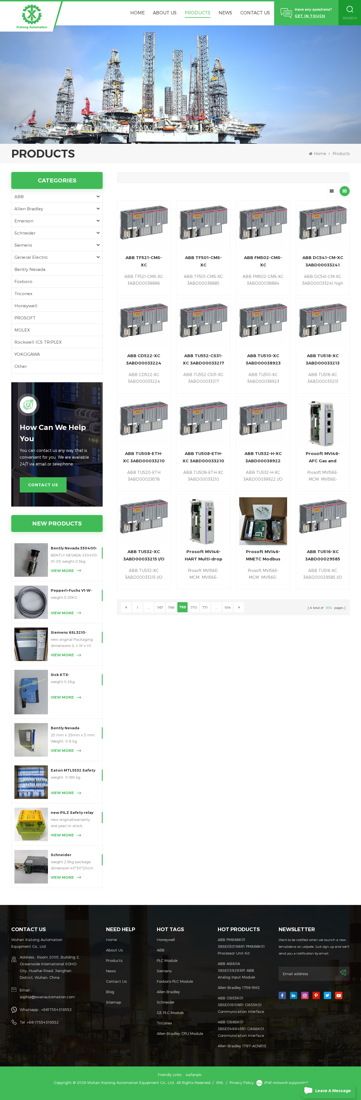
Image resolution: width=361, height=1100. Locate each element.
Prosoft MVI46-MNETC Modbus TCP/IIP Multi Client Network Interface (263, 556)
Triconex (23, 293)
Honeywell (26, 305)
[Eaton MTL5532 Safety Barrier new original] (31, 782)
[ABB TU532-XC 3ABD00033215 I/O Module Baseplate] (144, 521)
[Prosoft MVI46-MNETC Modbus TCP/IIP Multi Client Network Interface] (263, 521)
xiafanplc (194, 1074)
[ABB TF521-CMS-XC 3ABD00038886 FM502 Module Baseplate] (144, 227)
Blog (110, 991)
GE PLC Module (170, 1012)
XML (219, 1082)
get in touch (310, 16)
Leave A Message (333, 1090)
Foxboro (23, 281)
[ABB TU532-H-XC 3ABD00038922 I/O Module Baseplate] (263, 423)
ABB (19, 196)
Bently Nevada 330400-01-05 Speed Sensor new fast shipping (74, 548)
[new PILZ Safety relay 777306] (31, 824)
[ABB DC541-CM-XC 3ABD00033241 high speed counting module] (323, 227)
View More (62, 570)
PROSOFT (25, 317)
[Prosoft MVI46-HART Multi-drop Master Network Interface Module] (204, 521)
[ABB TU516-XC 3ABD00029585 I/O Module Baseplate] (323, 521)
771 (205, 607)
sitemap (113, 1002)
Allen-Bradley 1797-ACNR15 (242, 1046)
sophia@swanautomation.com (47, 997)
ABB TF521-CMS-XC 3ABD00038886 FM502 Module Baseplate (144, 262)
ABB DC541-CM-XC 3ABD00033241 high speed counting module (322, 262)
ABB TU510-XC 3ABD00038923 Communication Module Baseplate (263, 360)
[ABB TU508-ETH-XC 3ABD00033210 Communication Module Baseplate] (144, 423)
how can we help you (53, 433)
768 (171, 607)
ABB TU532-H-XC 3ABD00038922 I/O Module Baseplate (263, 458)
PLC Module (167, 960)
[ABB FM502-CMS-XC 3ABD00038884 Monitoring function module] (263, 227)
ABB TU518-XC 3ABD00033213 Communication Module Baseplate (322, 360)
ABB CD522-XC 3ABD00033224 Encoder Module (143, 360)
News (225, 12)
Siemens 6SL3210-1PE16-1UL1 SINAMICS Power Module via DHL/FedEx (71, 633)
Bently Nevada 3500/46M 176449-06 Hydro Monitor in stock (74, 728)
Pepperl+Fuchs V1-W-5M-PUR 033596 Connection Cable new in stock (73, 591)
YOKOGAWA (27, 354)
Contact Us (255, 12)
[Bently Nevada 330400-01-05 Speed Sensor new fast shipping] (31, 560)
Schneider (25, 232)
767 (160, 607)
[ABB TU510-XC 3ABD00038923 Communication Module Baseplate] (263, 325)
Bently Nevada (29, 269)
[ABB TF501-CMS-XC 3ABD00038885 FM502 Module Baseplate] (204, 227)
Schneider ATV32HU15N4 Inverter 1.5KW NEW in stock (73, 855)
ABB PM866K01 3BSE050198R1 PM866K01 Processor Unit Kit (241, 946)
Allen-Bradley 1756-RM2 (239, 987)
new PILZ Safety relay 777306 (72, 813)
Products (197, 12)
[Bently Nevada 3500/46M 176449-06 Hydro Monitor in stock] (31, 740)
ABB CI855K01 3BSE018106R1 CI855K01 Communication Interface (241, 1005)
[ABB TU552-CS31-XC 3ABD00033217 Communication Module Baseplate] (204, 325)
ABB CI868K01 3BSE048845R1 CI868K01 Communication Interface (241, 1029)
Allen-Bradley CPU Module (180, 1033)
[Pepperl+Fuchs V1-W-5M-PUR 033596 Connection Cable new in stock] (31, 602)
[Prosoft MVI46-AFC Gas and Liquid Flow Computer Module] (323, 423)
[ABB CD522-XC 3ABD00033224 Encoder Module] (144, 325)
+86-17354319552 (43, 1022)
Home (137, 12)
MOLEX (22, 329)
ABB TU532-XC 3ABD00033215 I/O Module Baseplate (143, 556)
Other (20, 366)
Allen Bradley (28, 208)
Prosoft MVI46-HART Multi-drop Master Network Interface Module (203, 556)
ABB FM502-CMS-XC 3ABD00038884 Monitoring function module (263, 262)
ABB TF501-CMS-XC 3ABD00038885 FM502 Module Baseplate (203, 262)
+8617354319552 (56, 1009)
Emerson (23, 220)
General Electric (31, 257)
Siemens (23, 245)
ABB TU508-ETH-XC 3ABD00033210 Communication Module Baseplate (144, 458)
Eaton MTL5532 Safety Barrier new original (73, 771)
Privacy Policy (242, 1082)
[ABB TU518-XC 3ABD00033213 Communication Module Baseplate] (323, 325)
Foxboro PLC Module (175, 981)
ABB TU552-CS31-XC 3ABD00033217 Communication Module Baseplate (203, 360)
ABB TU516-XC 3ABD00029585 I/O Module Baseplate (322, 556)
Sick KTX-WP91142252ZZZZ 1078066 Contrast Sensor (69, 675)
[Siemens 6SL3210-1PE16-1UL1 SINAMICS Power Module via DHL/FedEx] (31, 644)
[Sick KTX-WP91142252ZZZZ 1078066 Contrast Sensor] (31, 692)
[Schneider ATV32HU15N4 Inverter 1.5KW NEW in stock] (31, 866)
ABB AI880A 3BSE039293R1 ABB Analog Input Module (236, 970)
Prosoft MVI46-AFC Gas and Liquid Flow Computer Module (323, 458)
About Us (165, 12)
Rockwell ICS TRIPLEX (38, 341)
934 (227, 607)
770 (194, 607)
